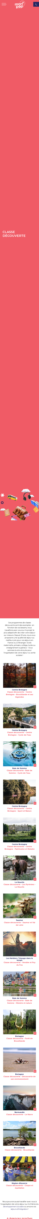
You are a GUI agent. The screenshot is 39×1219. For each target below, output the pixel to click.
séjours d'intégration (19, 1209)
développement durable (13, 1207)
